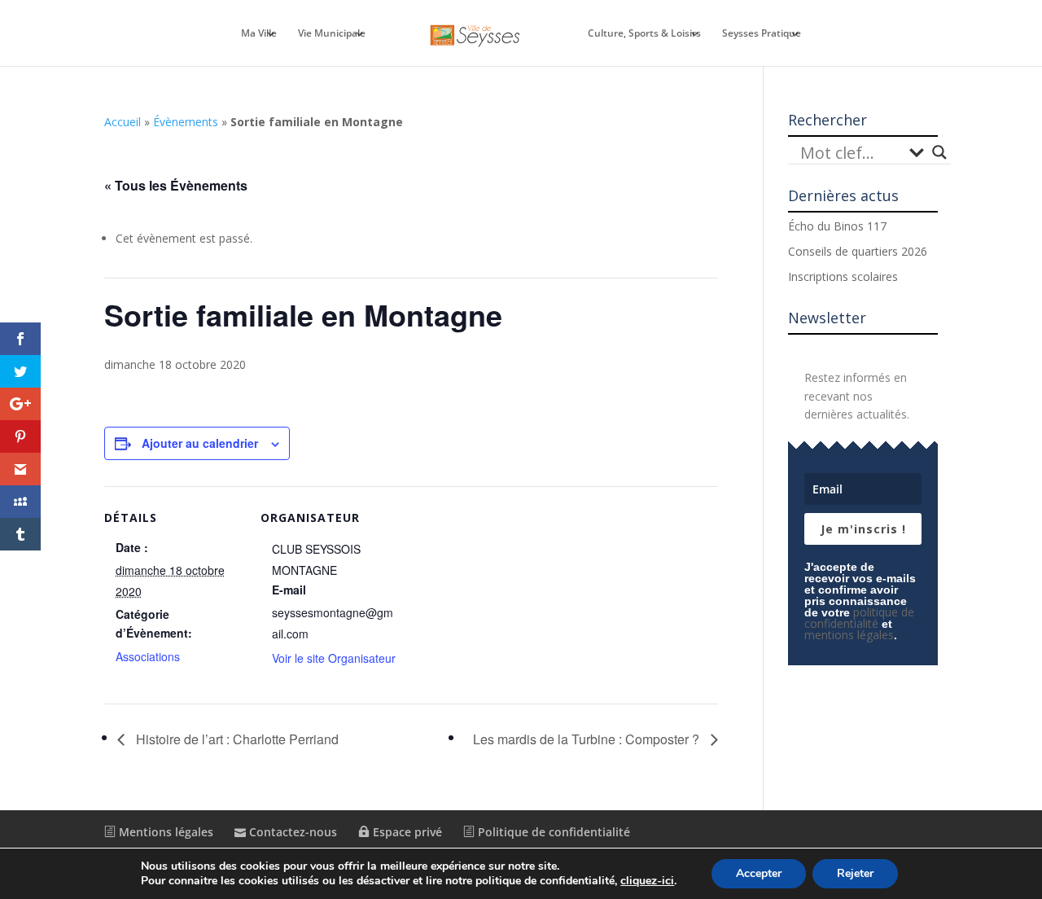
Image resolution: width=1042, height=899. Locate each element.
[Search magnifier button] (939, 152)
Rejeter (855, 873)
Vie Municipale (332, 34)
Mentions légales (164, 832)
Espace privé (406, 832)
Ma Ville (259, 34)
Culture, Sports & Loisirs (644, 34)
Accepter (759, 873)
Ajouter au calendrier (200, 443)
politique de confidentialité (859, 617)
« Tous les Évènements (175, 185)
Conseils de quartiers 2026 (857, 251)
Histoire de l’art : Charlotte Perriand (236, 739)
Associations (148, 656)
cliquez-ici (647, 881)
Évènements (185, 121)
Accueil (122, 121)
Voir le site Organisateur (334, 658)
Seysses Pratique (761, 34)
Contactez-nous (291, 832)
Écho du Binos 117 (837, 226)
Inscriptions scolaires (843, 276)
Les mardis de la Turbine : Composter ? (588, 739)
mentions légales (849, 634)
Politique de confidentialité (552, 832)
